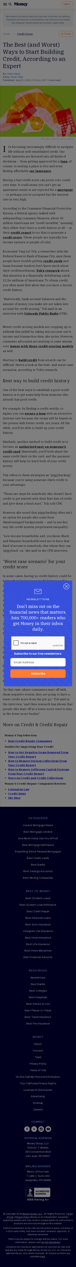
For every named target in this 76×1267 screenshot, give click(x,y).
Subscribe (38, 673)
